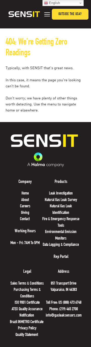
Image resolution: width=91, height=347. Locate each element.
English (54, 3)
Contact (25, 219)
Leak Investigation (61, 193)
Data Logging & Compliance (61, 245)
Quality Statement (27, 335)
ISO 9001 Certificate (27, 303)
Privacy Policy (27, 328)
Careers (25, 206)
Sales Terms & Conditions (27, 284)
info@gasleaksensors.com (64, 316)
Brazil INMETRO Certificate (27, 322)
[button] (47, 14)
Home (25, 193)
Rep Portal (61, 257)
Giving (25, 213)
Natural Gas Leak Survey (61, 200)
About (25, 200)
